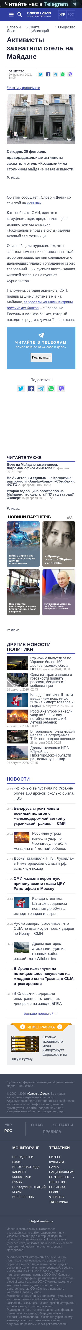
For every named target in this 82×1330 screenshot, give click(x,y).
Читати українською (23, 88)
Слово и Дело (14, 29)
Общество (66, 27)
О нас (37, 1125)
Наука (54, 1167)
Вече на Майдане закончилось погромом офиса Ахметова (38, 468)
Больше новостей (38, 1013)
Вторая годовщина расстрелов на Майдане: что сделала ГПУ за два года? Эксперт (40, 494)
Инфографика (41, 1027)
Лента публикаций (39, 29)
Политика (57, 1187)
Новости (18, 779)
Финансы (56, 1197)
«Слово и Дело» (38, 1093)
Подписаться (41, 357)
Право (54, 1192)
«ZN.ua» (34, 203)
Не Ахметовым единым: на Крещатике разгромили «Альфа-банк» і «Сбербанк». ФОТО (41, 481)
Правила (52, 1132)
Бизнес (55, 1157)
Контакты (62, 1125)
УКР (62, 14)
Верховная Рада (26, 1167)
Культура (56, 1162)
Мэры (17, 1192)
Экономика (58, 1202)
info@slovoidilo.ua (41, 1221)
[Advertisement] (43, 185)
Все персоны (23, 1197)
